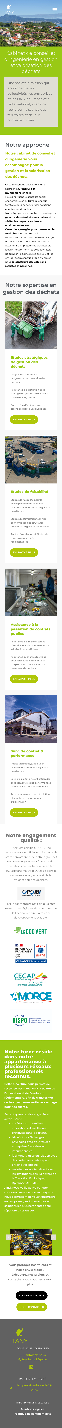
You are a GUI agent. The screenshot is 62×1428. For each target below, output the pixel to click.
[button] (55, 9)
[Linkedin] (31, 1367)
